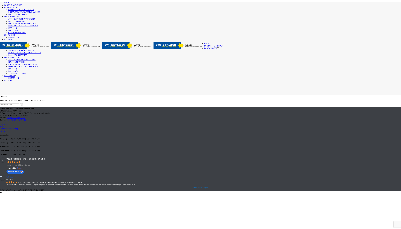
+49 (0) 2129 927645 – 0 (16, 118)
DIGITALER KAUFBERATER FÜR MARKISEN (24, 12)
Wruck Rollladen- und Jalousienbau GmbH (25, 159)
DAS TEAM (8, 39)
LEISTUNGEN (9, 35)
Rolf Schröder (11, 177)
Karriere (3, 131)
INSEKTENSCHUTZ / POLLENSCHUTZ (23, 26)
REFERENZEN (13, 37)
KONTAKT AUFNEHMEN (13, 5)
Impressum (4, 124)
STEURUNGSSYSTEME (17, 33)
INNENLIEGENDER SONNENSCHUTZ (22, 23)
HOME (6, 3)
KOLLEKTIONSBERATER (17, 14)
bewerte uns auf (14, 171)
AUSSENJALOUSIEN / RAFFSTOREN (22, 19)
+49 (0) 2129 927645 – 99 (16, 120)
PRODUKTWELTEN (11, 16)
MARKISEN (12, 28)
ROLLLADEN (13, 30)
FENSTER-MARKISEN (16, 21)
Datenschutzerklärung (9, 128)
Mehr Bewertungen (200, 187)
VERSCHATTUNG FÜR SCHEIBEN (21, 10)
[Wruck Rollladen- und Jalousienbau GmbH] (102, 45)
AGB (1, 126)
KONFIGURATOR (10, 7)
